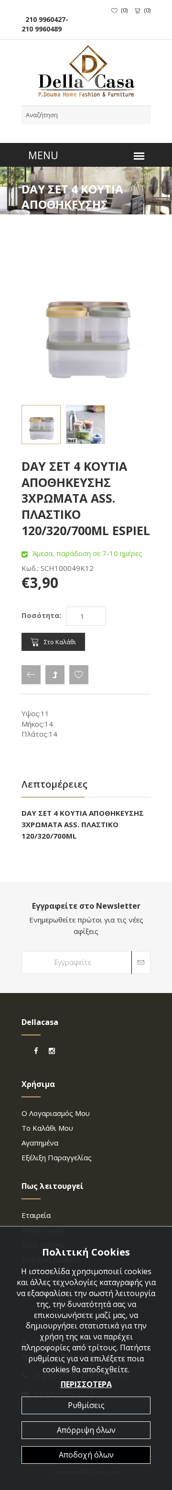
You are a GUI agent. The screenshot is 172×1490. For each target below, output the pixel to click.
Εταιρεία (36, 1215)
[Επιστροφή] (31, 674)
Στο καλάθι (60, 642)
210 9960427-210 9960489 (45, 24)
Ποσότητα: (41, 615)
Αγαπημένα (40, 1142)
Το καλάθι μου (47, 1128)
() (124, 10)
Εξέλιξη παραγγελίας (57, 1157)
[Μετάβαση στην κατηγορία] (54, 674)
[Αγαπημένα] (78, 674)
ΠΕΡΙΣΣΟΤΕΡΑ (86, 1384)
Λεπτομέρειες (54, 784)
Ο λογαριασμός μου (56, 1113)
